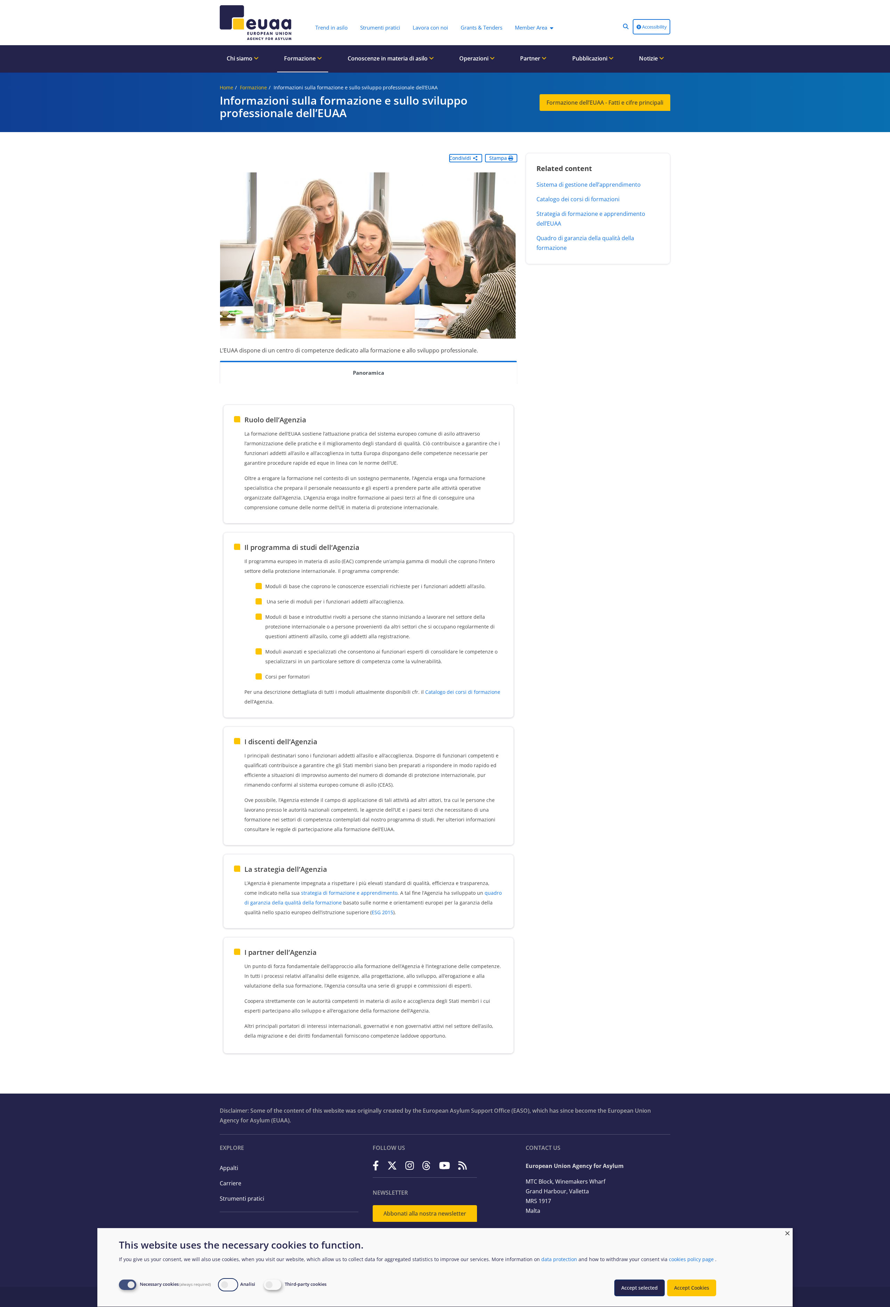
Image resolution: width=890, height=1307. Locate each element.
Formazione (253, 87)
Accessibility (654, 27)
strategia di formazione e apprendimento (349, 893)
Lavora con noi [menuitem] (430, 27)
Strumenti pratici (242, 1198)
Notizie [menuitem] (649, 58)
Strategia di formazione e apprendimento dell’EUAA (590, 218)
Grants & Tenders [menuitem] (481, 27)
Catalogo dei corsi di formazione (462, 692)
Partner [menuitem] (531, 58)
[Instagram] (409, 1165)
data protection (559, 1259)
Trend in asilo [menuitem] (331, 27)
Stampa (498, 158)
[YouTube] (444, 1165)
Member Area (531, 27)
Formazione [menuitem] (300, 58)
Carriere (230, 1183)
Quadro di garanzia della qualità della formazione (585, 243)
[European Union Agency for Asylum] (257, 22)
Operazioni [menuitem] (474, 58)
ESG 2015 (382, 912)
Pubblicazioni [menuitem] (590, 58)
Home (226, 87)
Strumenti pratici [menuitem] (380, 27)
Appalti (229, 1168)
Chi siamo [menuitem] (240, 58)
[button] (626, 26)
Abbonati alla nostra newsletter (424, 1213)
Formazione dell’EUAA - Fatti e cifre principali (605, 102)
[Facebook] (376, 1165)
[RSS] (462, 1165)
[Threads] (426, 1165)
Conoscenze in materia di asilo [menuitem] (388, 58)
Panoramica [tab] (368, 372)
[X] (392, 1165)
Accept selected (639, 1287)
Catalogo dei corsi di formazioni (578, 199)
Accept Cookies (691, 1287)
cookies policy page (691, 1259)
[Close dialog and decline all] (787, 1232)
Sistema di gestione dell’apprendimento (588, 184)
